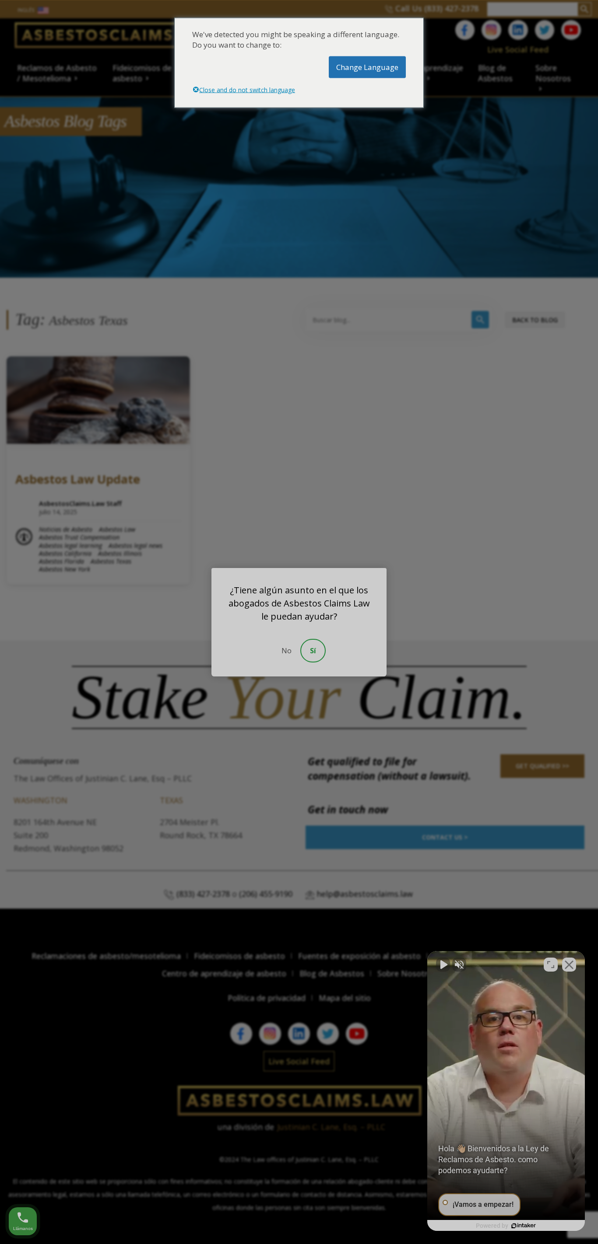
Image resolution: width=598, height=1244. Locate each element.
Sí (313, 650)
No (286, 650)
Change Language (367, 67)
